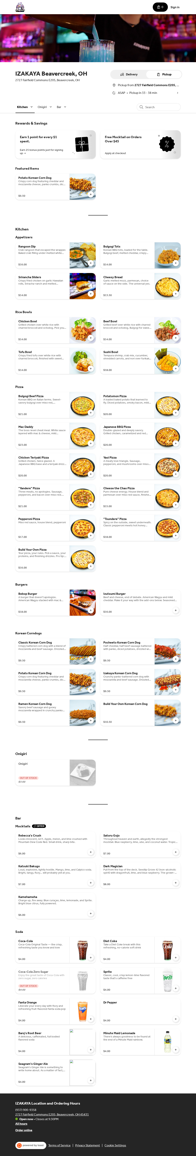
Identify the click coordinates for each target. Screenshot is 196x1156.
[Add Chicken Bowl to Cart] (91, 338)
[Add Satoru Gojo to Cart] (176, 852)
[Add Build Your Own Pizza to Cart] (91, 566)
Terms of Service (59, 1145)
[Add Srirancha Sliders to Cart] (91, 294)
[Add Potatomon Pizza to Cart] (176, 413)
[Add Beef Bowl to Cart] (176, 338)
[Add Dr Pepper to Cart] (176, 1019)
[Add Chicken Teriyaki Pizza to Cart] (91, 474)
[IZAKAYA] (20, 7)
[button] (25, 107)
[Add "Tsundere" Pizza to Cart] (176, 535)
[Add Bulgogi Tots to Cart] (176, 263)
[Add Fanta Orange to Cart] (91, 1019)
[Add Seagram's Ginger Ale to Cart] (91, 1080)
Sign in (175, 7)
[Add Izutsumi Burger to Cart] (176, 610)
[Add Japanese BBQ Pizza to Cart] (176, 443)
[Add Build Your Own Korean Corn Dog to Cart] (176, 720)
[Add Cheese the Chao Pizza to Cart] (176, 505)
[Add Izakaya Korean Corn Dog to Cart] (176, 690)
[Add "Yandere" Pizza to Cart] (91, 505)
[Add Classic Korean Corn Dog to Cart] (91, 659)
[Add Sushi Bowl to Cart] (176, 369)
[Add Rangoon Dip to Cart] (91, 263)
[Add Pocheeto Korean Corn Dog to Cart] (176, 659)
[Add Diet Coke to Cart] (176, 958)
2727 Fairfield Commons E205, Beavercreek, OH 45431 (52, 1114)
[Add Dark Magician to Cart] (176, 883)
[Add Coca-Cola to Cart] (91, 958)
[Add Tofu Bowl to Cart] (91, 369)
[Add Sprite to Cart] (176, 988)
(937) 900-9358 (25, 1110)
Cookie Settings (115, 1145)
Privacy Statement (87, 1145)
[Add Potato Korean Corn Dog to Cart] (91, 194)
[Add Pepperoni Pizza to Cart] (91, 535)
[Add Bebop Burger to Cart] (91, 610)
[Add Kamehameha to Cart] (91, 913)
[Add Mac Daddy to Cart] (91, 443)
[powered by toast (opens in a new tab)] (31, 1145)
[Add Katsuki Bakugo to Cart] (91, 883)
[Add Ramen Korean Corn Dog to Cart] (91, 720)
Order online (23, 1130)
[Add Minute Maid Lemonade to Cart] (176, 1050)
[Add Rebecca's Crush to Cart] (91, 852)
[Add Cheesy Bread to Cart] (176, 294)
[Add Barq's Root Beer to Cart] (91, 1050)
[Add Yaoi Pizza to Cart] (176, 474)
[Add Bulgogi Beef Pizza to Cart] (91, 413)
